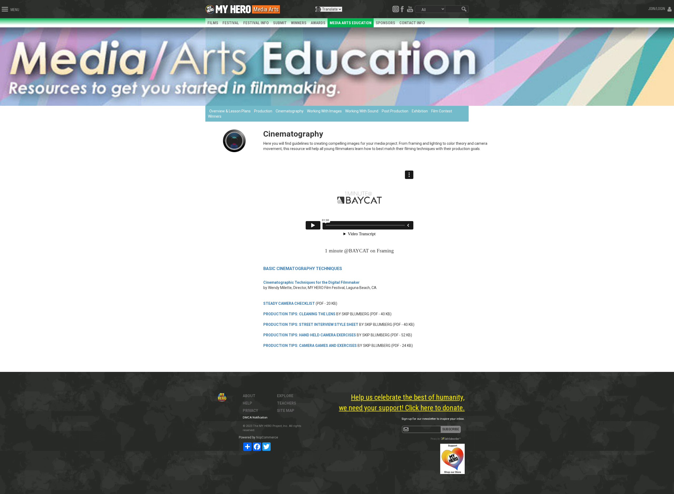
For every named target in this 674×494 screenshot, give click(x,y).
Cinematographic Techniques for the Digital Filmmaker (311, 282)
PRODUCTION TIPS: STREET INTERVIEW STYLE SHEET (310, 324)
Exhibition (420, 111)
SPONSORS (385, 23)
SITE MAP (285, 410)
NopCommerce (267, 437)
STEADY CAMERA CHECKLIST (289, 303)
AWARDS (318, 23)
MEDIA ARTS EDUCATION (350, 23)
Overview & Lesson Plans (230, 111)
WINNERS (298, 23)
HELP (247, 403)
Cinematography (290, 111)
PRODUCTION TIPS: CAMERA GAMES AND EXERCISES (310, 345)
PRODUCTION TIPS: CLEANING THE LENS (299, 314)
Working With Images (324, 111)
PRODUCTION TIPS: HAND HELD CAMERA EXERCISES (309, 335)
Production (263, 111)
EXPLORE (285, 396)
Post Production (395, 111)
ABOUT (249, 396)
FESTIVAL (230, 23)
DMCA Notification (255, 417)
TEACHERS (286, 403)
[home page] (233, 8)
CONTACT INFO (412, 23)
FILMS (212, 23)
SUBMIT (280, 23)
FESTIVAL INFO (256, 23)
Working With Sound (361, 111)
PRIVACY (250, 410)
